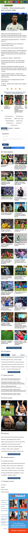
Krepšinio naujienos (5, 491)
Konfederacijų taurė (4, 524)
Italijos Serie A (19, 123)
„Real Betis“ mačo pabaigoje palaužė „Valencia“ (11, 439)
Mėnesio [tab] (23, 354)
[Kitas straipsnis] (26, 17)
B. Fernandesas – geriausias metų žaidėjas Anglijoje (11, 446)
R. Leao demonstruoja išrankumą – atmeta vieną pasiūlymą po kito (14, 362)
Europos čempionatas (5, 516)
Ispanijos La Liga (19, 120)
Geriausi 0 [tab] (4, 128)
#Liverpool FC (19, 92)
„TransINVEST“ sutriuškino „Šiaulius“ (9, 475)
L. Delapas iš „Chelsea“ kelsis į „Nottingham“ (10, 448)
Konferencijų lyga (8, 118)
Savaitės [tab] (14, 354)
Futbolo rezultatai (4, 510)
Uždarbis (3, 487)
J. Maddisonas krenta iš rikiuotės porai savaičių (10, 444)
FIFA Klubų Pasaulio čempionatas (5, 522)
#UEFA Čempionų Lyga (9, 92)
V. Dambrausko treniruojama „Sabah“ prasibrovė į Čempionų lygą (14, 364)
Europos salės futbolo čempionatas (5, 519)
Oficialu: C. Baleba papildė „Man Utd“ (8, 386)
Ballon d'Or (3, 506)
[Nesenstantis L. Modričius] (14, 415)
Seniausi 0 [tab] (17, 128)
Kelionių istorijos (4, 489)
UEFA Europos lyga (19, 116)
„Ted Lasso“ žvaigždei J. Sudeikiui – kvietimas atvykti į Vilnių (13, 468)
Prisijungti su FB (19, 147)
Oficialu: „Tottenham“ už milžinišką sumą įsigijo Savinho (12, 366)
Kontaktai (5, 528)
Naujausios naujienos (5, 500)
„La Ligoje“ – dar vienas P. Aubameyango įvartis (11, 369)
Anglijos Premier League (18, 118)
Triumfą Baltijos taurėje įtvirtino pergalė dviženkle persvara (13, 463)
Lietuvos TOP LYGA (14, 125)
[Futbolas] (2, 5)
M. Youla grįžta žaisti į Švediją (7, 461)
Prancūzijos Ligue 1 (10, 123)
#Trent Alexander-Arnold (17, 93)
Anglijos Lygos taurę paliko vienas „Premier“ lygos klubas (13, 441)
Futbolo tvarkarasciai (5, 508)
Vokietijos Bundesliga (10, 120)
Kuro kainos (3, 484)
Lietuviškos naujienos (5, 504)
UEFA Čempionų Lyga (9, 116)
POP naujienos (4, 502)
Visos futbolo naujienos (14, 347)
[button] (2, 2)
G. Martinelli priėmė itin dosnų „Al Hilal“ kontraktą (11, 359)
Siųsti (4, 144)
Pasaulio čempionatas (5, 514)
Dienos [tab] (5, 354)
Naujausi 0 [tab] (10, 128)
